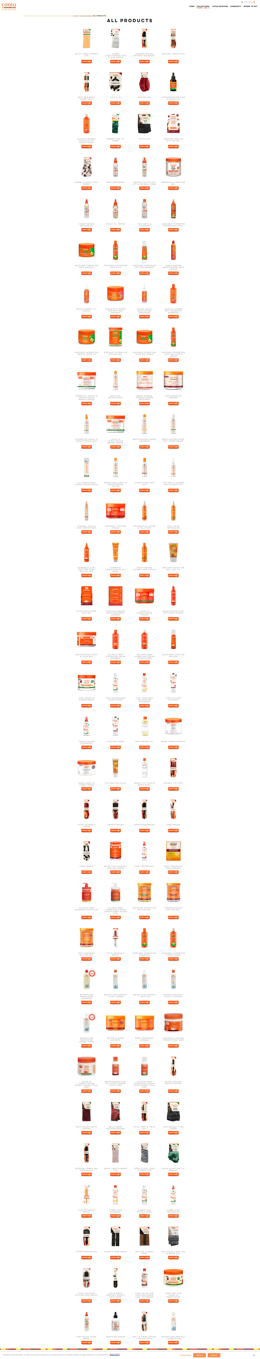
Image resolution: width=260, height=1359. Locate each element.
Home (192, 6)
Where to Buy (251, 6)
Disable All (199, 1355)
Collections (85, 15)
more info (86, 61)
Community (236, 6)
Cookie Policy (114, 1355)
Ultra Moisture (220, 6)
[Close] (254, 1355)
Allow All (214, 1355)
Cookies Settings (185, 1355)
